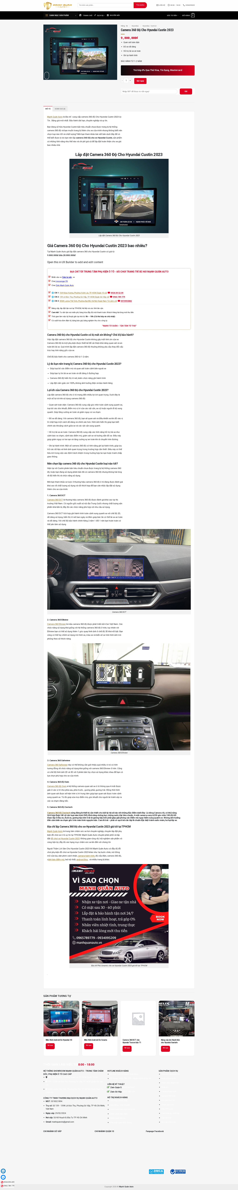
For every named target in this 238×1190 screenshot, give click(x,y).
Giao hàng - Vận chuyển (120, 1105)
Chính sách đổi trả (117, 1118)
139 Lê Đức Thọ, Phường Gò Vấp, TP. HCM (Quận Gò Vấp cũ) (84, 297)
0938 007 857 (128, 1087)
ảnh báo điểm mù (56, 859)
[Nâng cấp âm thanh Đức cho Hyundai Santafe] (176, 1018)
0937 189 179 (129, 1092)
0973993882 (126, 301)
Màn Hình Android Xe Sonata (95, 1040)
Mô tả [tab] (48, 109)
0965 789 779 (119, 297)
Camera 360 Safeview (57, 765)
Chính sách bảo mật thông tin (122, 1109)
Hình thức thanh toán (118, 1101)
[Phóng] (46, 75)
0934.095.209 (9, 1182)
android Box (82, 859)
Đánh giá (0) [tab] (60, 109)
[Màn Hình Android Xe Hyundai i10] (61, 1018)
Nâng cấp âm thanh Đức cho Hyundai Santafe (170, 1041)
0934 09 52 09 (117, 293)
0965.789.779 (9, 1186)
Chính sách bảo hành (119, 1114)
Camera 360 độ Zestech (58, 813)
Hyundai (135, 26)
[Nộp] (140, 5)
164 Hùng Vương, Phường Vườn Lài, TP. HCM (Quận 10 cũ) (83, 293)
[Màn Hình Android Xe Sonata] (100, 1018)
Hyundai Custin (150, 26)
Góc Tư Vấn (172, 15)
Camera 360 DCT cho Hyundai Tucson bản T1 (132, 1041)
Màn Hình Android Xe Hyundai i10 (59, 1040)
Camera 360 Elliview (56, 624)
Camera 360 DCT (55, 499)
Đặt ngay (140, 81)
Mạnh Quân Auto (55, 117)
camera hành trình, (86, 856)
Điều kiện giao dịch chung (121, 1122)
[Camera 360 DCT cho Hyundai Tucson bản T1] (138, 1018)
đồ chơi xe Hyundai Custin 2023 (65, 838)
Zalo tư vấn (67, 277)
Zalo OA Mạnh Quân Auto (127, 1074)
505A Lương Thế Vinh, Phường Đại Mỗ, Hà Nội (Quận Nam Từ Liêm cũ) (88, 301)
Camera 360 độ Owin (57, 786)
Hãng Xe (124, 26)
